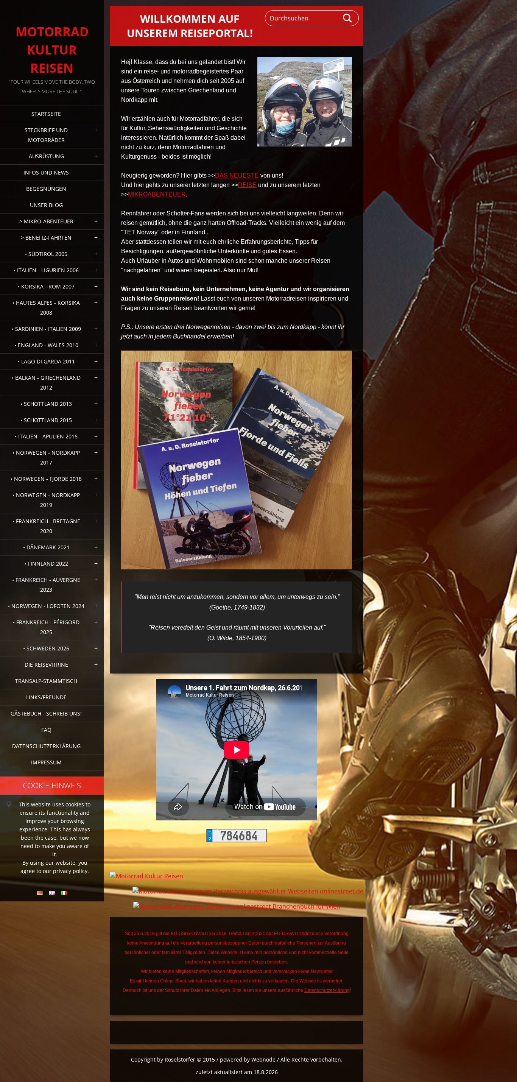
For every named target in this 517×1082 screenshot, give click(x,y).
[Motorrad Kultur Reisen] (146, 876)
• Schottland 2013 (46, 403)
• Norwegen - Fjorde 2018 (46, 478)
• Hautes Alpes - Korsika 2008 (46, 307)
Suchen (348, 18)
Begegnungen (46, 188)
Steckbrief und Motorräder (46, 134)
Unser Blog (46, 205)
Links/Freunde (46, 697)
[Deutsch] (40, 893)
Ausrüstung (46, 156)
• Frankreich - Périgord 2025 (46, 627)
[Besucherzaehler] (236, 840)
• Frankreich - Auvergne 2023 (46, 584)
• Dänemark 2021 (46, 547)
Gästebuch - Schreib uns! (46, 713)
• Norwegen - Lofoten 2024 (46, 606)
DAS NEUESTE (237, 175)
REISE (247, 185)
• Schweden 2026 (46, 648)
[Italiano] (64, 893)
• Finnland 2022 (46, 563)
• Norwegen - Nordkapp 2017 (46, 457)
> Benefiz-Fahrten (46, 237)
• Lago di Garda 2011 (46, 361)
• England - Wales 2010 (46, 345)
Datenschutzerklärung (46, 746)
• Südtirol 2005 (46, 253)
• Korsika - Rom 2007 (46, 286)
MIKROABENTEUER (157, 194)
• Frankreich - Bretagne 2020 (46, 526)
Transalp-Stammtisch (46, 680)
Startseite (46, 113)
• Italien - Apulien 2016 (46, 436)
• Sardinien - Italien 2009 (46, 328)
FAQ (46, 729)
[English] (52, 893)
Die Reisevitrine (46, 664)
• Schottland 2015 (46, 420)
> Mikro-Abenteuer (46, 221)
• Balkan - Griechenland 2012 (46, 382)
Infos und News (46, 172)
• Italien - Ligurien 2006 (46, 270)
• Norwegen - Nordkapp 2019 (46, 499)
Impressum (46, 762)
